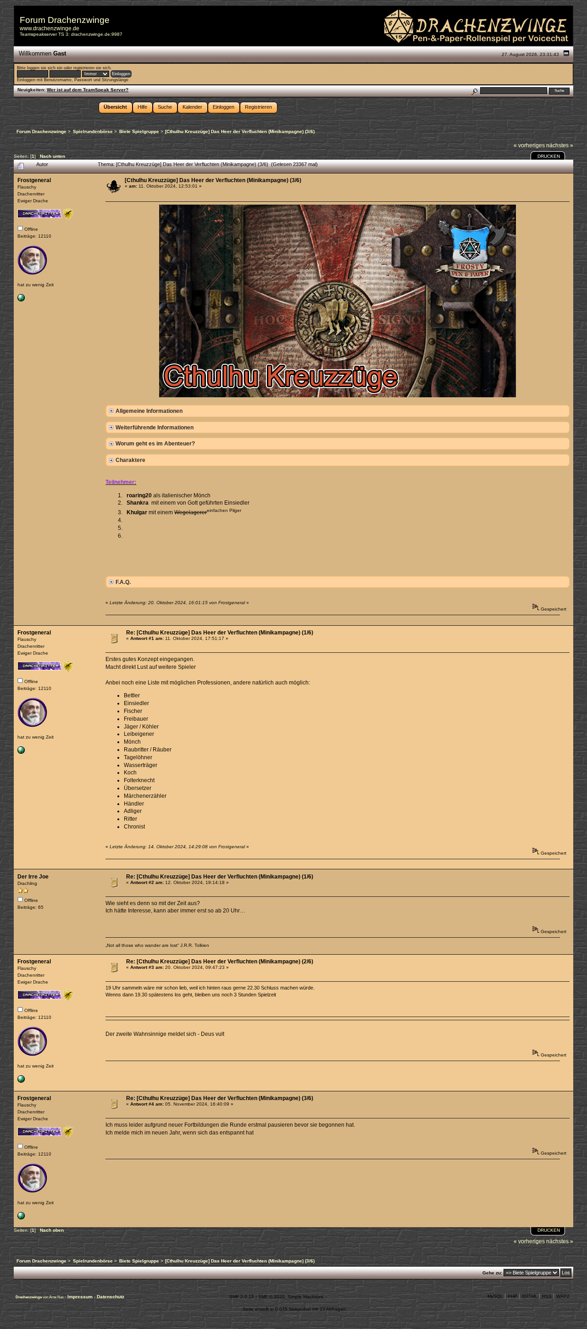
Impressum (80, 1296)
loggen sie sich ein (44, 68)
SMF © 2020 (271, 1296)
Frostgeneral (34, 180)
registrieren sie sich (92, 68)
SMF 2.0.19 (241, 1296)
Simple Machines (305, 1296)
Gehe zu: (492, 1272)
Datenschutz (110, 1296)
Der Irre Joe (33, 876)
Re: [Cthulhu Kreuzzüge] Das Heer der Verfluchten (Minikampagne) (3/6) (219, 1098)
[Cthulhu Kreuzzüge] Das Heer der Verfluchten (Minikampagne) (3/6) (213, 180)
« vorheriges (529, 145)
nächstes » (559, 145)
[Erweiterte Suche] (474, 91)
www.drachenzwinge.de (49, 28)
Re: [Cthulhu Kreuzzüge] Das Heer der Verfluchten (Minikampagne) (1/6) (219, 632)
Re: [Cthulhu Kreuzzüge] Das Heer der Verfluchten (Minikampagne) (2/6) (219, 961)
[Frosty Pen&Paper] (21, 299)
